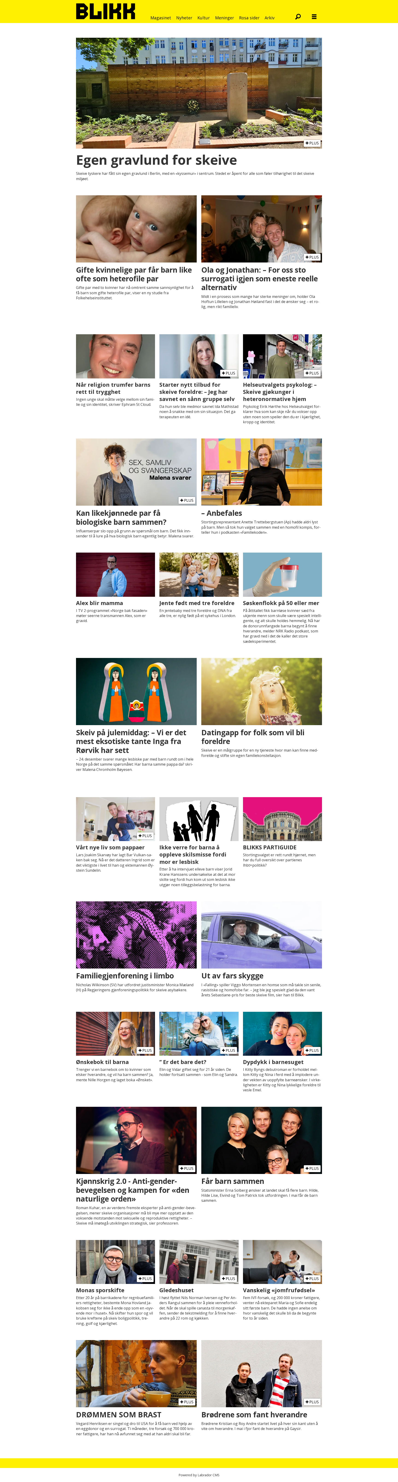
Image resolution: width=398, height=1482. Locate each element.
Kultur (203, 17)
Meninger (224, 17)
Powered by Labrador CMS (199, 1475)
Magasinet (160, 17)
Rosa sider (249, 17)
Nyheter (184, 17)
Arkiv (270, 17)
